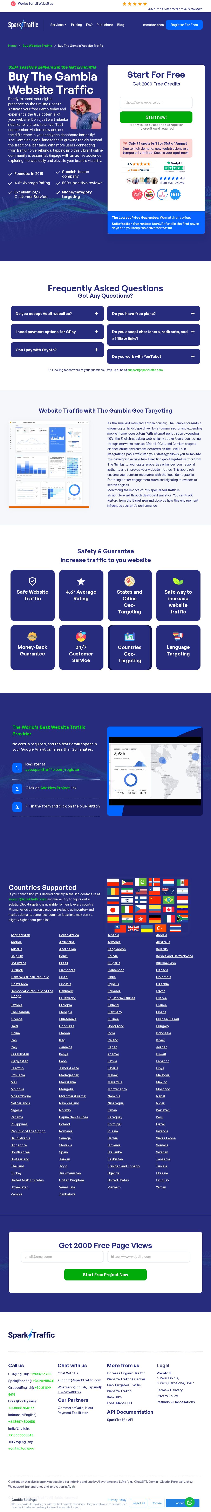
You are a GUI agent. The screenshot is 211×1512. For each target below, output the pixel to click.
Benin (63, 956)
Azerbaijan (67, 949)
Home (12, 45)
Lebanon (162, 1061)
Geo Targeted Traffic (124, 1385)
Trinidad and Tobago (124, 1166)
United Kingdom (71, 1180)
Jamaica (65, 1047)
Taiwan (64, 1159)
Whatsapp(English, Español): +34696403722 (80, 1389)
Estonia (16, 1005)
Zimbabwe (67, 1194)
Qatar (160, 1124)
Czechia (162, 984)
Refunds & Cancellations (176, 1402)
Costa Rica (19, 984)
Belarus (162, 949)
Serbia (113, 1138)
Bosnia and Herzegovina (174, 956)
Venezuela (67, 1187)
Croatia (65, 984)
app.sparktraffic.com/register (52, 769)
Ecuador (114, 991)
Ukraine (162, 1173)
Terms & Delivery (170, 1390)
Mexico (161, 1082)
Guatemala (67, 1019)
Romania (66, 1131)
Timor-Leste (69, 1068)
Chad (63, 977)
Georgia (65, 1012)
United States (118, 1180)
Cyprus (113, 984)
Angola (16, 942)
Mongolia (66, 1089)
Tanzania (163, 1159)
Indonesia (163, 1033)
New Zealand (69, 1103)
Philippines (19, 1124)
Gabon (64, 1033)
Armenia (114, 942)
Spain (63, 1152)
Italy (14, 1047)
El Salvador (67, 998)
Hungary (162, 1026)
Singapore (19, 1145)
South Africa (69, 935)
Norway (65, 1110)
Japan (112, 1047)
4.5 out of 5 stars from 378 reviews (175, 9)
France (161, 1005)
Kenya (63, 1054)
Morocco (163, 1089)
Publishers (105, 25)
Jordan (161, 1047)
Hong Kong (116, 1026)
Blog (120, 25)
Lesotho (17, 1068)
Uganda (114, 1173)
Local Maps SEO (119, 1403)
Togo (63, 1166)
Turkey (16, 1173)
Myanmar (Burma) (72, 1096)
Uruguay (162, 1180)
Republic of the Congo (28, 1131)
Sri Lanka (115, 1152)
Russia (113, 1131)
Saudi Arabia (20, 1138)
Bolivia (113, 956)
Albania (113, 935)
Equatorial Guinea (121, 998)
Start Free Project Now (105, 1274)
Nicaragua (116, 1103)
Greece (16, 1019)
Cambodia (67, 970)
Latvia (112, 1061)
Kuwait (161, 1054)
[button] (57, 24)
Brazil (63, 963)
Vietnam (114, 1187)
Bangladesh (117, 949)
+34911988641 (43, 1381)
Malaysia (163, 1075)
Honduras (66, 1026)
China (15, 1033)
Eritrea (161, 998)
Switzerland (20, 1159)
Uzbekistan (19, 1187)
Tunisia (161, 1166)
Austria (16, 949)
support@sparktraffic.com (145, 370)
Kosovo (113, 1054)
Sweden (162, 1152)
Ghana (161, 1012)
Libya (160, 1068)
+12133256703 (40, 1374)
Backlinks (114, 1397)
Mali (14, 1082)
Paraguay (115, 1117)
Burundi (17, 970)
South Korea (20, 1152)
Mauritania (67, 1082)
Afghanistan (20, 935)
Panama (17, 1117)
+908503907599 (21, 1449)
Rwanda (162, 1131)
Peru (159, 1117)
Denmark (66, 991)
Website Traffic (119, 1391)
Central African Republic (30, 977)
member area (153, 25)
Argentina (67, 942)
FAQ (89, 25)
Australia (163, 942)
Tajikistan (115, 1159)
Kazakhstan (20, 1054)
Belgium (17, 956)
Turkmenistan (70, 1173)
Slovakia (65, 1145)
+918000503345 (20, 1435)
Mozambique (21, 1096)
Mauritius (115, 1082)
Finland (113, 1005)
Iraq (62, 1040)
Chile (112, 977)
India (111, 1033)
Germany (115, 1012)
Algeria (161, 935)
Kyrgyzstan (19, 1061)
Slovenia (114, 1145)
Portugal (114, 1124)
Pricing (76, 25)
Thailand (17, 1166)
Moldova (17, 1089)
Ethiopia (65, 1005)
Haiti (14, 1026)
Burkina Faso (166, 963)
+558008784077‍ (21, 1408)
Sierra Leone (166, 1138)
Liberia (113, 1068)
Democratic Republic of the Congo (32, 993)
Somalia (162, 1145)
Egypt (160, 991)
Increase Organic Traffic (126, 1373)
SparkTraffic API (120, 1420)
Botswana (18, 963)
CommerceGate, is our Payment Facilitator (76, 1410)
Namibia (114, 1096)
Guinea (113, 1019)
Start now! (156, 117)
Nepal (160, 1096)
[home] (25, 25)
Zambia (16, 1194)
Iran (14, 1040)
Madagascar (69, 1075)
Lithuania (18, 1075)
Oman (112, 1110)
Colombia (163, 977)
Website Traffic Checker (126, 1379)
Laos (63, 1061)
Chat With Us (68, 1373)
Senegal (65, 1138)
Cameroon (116, 970)
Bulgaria (114, 963)
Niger (160, 1103)
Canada (162, 970)
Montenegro (117, 1089)
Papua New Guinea (73, 1117)
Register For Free (184, 25)
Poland (64, 1124)
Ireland (113, 1040)
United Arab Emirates (27, 1180)
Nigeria (16, 1110)
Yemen (161, 1187)
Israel (160, 1040)
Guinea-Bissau (167, 1019)
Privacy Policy (167, 1396)
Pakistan (163, 1110)
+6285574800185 (21, 1422)
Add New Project (55, 787)
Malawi (113, 1075)
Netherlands (20, 1103)
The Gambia (20, 1012)
